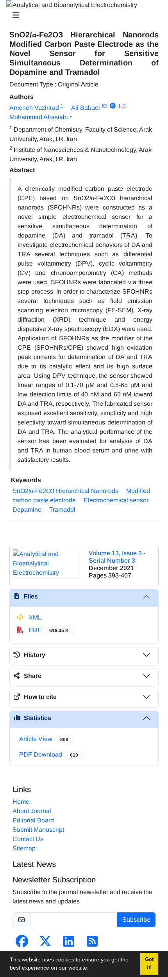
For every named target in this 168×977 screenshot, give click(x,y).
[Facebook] (22, 943)
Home (21, 801)
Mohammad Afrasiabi (38, 117)
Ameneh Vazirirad (34, 107)
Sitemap (24, 848)
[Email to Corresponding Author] (104, 106)
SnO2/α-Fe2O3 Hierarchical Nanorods (65, 491)
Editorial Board (33, 820)
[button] (91, 969)
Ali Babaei (85, 107)
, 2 (123, 106)
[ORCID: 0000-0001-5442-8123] (112, 106)
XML (34, 617)
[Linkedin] (68, 943)
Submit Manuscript (38, 829)
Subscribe (136, 919)
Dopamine (27, 509)
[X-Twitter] (45, 943)
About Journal (32, 811)
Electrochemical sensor (116, 500)
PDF (48, 630)
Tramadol (62, 509)
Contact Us (28, 839)
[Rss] (92, 943)
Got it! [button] (149, 963)
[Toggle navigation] (81, 15)
